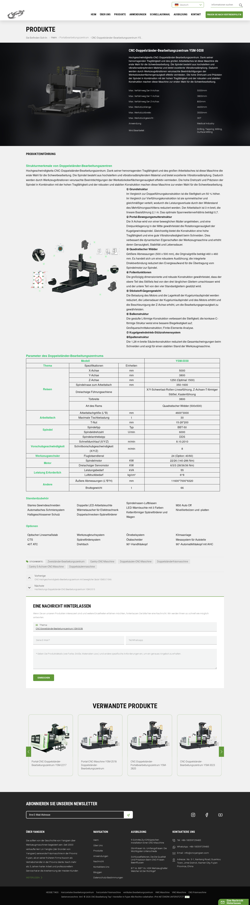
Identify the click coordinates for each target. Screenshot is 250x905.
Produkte (120, 14)
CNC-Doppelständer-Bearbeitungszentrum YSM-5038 (59, 628)
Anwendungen (100, 856)
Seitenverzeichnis (69, 897)
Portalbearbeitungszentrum (74, 37)
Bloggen (97, 872)
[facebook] (206, 814)
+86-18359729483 (191, 840)
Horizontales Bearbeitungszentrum (77, 892)
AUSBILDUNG (180, 14)
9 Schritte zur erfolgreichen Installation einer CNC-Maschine (147, 841)
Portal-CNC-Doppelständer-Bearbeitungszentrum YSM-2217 (49, 763)
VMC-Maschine (179, 892)
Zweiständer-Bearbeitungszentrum (66, 561)
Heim (93, 14)
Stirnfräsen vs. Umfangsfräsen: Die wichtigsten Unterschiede (149, 849)
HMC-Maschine (162, 892)
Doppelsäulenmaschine (82, 566)
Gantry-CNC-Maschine (102, 561)
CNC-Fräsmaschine (197, 892)
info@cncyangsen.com (197, 852)
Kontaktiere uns (101, 866)
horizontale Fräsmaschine (108, 892)
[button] (221, 752)
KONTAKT (196, 14)
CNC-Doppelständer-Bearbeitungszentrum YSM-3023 (197, 763)
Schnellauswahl (160, 14)
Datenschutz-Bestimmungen (108, 877)
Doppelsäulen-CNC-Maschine (135, 561)
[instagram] (193, 814)
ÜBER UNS (105, 14)
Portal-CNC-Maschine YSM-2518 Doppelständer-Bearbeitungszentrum (98, 765)
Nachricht (98, 861)
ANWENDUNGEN (137, 14)
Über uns (98, 845)
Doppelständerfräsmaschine (172, 561)
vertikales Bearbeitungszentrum (138, 892)
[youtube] (220, 814)
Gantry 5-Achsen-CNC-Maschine (46, 566)
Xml (81, 897)
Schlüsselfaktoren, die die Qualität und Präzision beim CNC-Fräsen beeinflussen (148, 859)
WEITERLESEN (33, 877)
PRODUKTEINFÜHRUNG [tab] (41, 154)
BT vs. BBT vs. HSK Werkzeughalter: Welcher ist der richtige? (149, 869)
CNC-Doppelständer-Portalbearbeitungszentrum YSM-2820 (148, 765)
